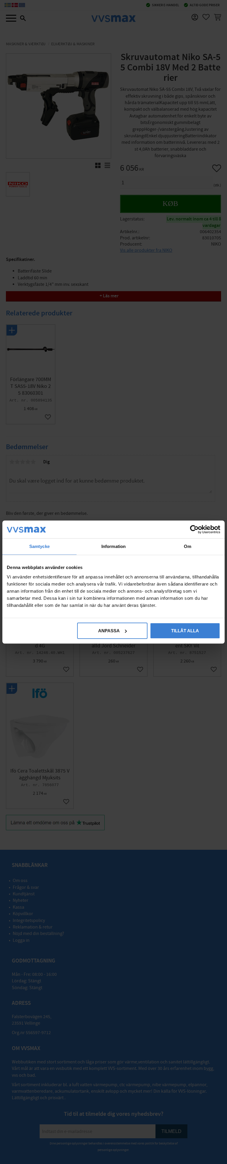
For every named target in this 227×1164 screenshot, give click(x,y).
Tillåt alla (185, 630)
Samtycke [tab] (39, 546)
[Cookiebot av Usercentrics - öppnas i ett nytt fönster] (194, 529)
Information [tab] (113, 546)
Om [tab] (187, 546)
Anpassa (109, 630)
